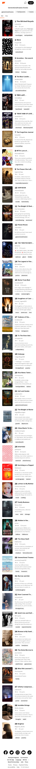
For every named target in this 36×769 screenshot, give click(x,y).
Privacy (15, 765)
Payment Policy (23, 765)
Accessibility (11, 767)
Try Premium (24, 757)
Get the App (10, 760)
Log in (31, 3)
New (6, 16)
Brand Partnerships (13, 762)
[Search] (25, 3)
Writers (25, 760)
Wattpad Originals (13, 757)
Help (18, 767)
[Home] (12, 3)
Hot (2, 16)
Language (18, 760)
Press (26, 762)
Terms (10, 765)
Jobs (22, 762)
